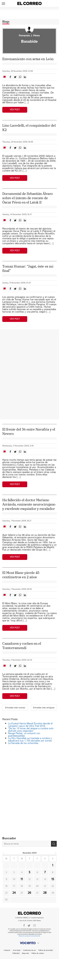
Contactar (7, 950)
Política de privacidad (45, 950)
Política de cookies (38, 953)
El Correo (29, 913)
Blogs (5, 21)
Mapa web (25, 953)
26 (29, 892)
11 (22, 879)
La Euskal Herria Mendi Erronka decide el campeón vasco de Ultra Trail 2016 (30, 724)
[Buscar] (54, 844)
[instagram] (34, 925)
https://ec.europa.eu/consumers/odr (29, 936)
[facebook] (24, 925)
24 (14, 892)
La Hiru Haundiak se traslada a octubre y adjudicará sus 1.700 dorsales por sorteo (30, 739)
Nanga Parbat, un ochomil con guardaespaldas (24, 734)
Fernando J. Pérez (29, 35)
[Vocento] (29, 943)
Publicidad (15, 953)
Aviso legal (16, 950)
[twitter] (29, 925)
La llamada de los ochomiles (23, 743)
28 (45, 892)
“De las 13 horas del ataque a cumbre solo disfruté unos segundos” (30, 729)
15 (52, 879)
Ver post (15, 109)
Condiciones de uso (29, 950)
